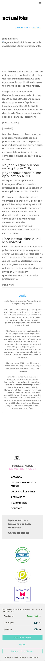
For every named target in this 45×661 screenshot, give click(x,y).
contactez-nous (22, 428)
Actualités (18, 497)
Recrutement (20, 502)
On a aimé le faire (23, 491)
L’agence (16, 476)
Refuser (22, 644)
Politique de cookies (12, 657)
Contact (16, 508)
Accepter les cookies (22, 637)
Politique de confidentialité (29, 657)
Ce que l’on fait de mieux (23, 484)
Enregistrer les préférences (22, 651)
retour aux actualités (28, 27)
